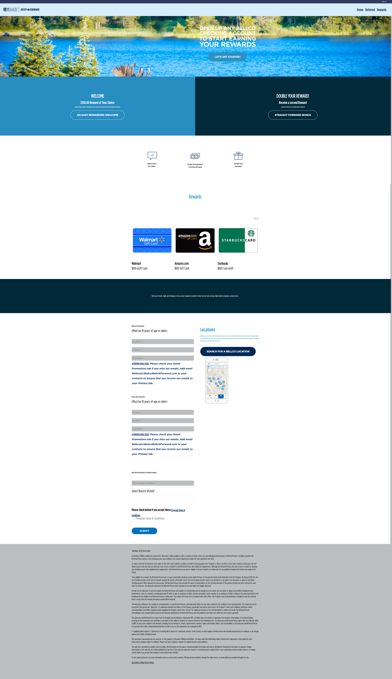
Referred (370, 9)
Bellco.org (384, 1)
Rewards (381, 9)
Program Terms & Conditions (150, 518)
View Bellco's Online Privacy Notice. (143, 662)
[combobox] (163, 498)
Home (360, 9)
